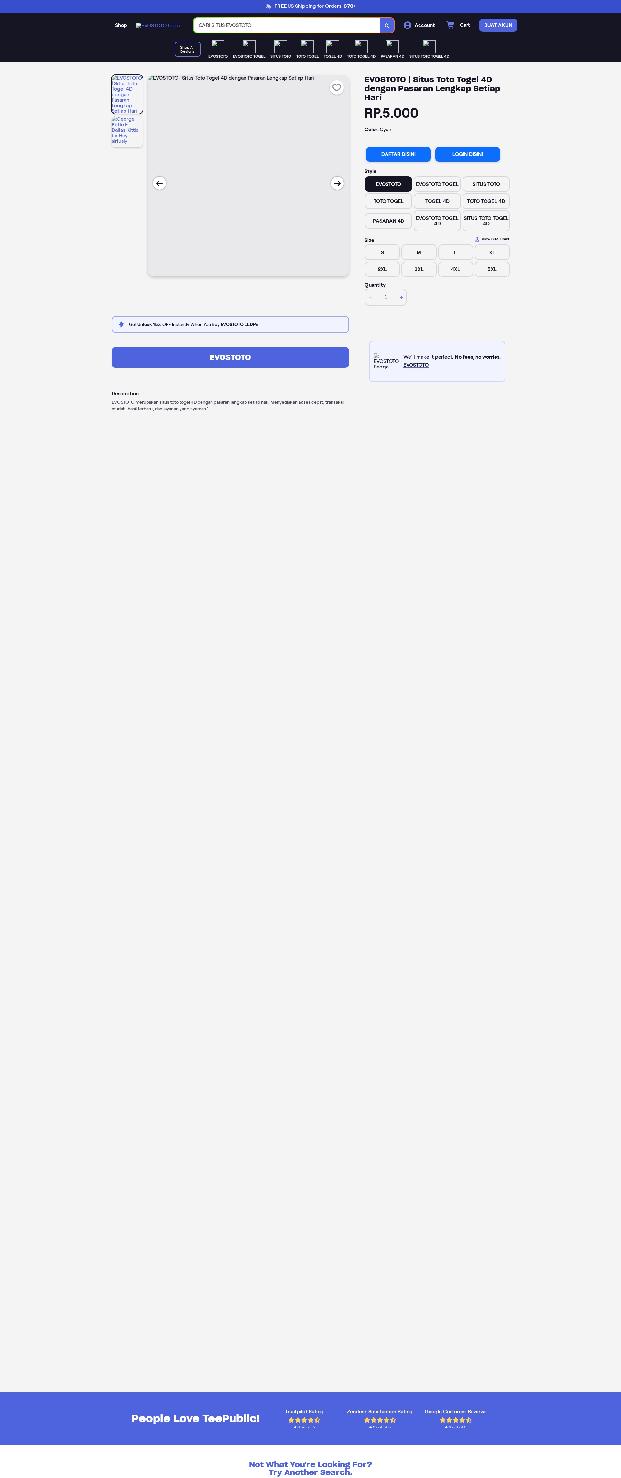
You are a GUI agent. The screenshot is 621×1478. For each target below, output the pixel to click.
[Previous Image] (159, 183)
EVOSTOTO (230, 357)
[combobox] (287, 25)
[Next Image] (337, 183)
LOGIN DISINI (467, 154)
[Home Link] (158, 25)
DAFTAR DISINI (398, 154)
